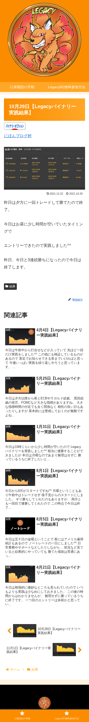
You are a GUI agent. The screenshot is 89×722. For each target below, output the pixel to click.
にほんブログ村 (18, 136)
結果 (12, 286)
